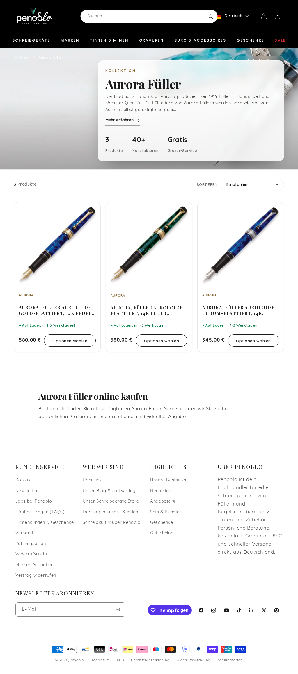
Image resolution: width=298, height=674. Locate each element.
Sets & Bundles (166, 512)
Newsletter (26, 491)
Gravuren (151, 40)
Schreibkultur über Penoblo (111, 523)
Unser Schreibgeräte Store (111, 501)
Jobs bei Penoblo (33, 501)
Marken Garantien (34, 565)
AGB (120, 660)
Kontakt (23, 480)
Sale (279, 40)
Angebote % (162, 501)
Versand (24, 533)
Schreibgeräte (31, 40)
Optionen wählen (69, 340)
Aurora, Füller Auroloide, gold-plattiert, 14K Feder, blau (56, 310)
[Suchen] (210, 16)
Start (24, 57)
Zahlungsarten (30, 544)
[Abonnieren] (118, 609)
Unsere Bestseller (168, 480)
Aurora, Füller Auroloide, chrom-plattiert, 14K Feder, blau (239, 310)
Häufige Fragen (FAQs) (40, 512)
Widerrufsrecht (31, 554)
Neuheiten (160, 491)
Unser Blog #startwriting (109, 491)
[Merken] (92, 209)
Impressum (100, 660)
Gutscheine (161, 533)
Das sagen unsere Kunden (110, 512)
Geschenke (250, 40)
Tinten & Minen (109, 40)
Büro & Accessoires (200, 40)
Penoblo (77, 660)
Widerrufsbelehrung (193, 660)
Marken (70, 40)
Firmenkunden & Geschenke (44, 523)
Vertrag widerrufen (35, 575)
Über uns (92, 480)
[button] (277, 16)
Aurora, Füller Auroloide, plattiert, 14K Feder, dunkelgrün (148, 310)
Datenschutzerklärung (150, 660)
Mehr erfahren (119, 120)
